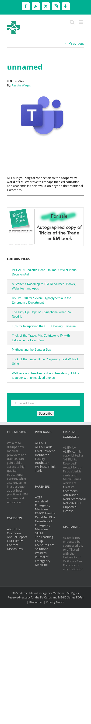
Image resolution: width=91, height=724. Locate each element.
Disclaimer (36, 602)
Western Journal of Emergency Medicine (42, 559)
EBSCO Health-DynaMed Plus (45, 515)
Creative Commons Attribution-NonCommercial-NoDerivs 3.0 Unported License (75, 499)
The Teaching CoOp (44, 539)
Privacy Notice (55, 602)
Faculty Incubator (42, 461)
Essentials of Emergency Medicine (43, 525)
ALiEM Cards (43, 447)
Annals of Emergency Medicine (42, 505)
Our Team (14, 533)
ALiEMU (40, 443)
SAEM (39, 533)
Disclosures (15, 549)
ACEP (38, 497)
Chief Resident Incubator (45, 453)
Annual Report (17, 537)
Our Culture (15, 541)
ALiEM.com (70, 451)
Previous (76, 43)
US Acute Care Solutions (44, 547)
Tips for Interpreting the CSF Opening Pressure (44, 326)
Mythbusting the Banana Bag (31, 349)
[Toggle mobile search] (72, 22)
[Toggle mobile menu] (81, 22)
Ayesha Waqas (21, 85)
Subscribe (45, 413)
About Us (13, 529)
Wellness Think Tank (45, 468)
